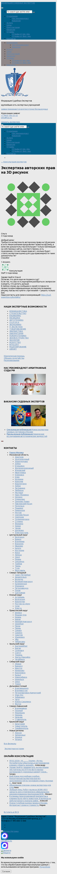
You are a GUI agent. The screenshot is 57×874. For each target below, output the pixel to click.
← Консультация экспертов (14, 162)
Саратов (19, 635)
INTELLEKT (14, 344)
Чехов (18, 528)
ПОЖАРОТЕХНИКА (17, 336)
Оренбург (19, 624)
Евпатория (20, 724)
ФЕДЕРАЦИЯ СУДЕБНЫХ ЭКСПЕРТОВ (18, 3)
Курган (18, 648)
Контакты (11, 38)
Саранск (18, 633)
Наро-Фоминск (22, 495)
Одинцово (20, 499)
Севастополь (21, 726)
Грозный (19, 710)
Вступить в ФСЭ (11, 812)
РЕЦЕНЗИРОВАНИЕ (17, 347)
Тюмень (18, 655)
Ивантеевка (20, 472)
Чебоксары (20, 641)
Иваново (19, 546)
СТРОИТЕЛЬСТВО (17, 313)
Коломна (19, 479)
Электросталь (21, 533)
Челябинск (20, 659)
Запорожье (20, 735)
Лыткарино (20, 488)
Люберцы (19, 490)
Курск (17, 553)
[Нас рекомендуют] (28, 384)
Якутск (18, 704)
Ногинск (18, 497)
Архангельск (21, 577)
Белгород (19, 537)
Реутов (18, 513)
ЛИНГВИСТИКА (16, 331)
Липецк (18, 555)
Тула (17, 568)
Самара (18, 630)
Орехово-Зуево (22, 501)
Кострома (19, 550)
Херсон (18, 733)
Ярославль (20, 570)
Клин (17, 477)
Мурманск (19, 586)
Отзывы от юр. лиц (21, 34)
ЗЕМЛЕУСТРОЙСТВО (19, 338)
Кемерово (19, 670)
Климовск (19, 475)
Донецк (18, 737)
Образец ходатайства (14, 358)
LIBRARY (13, 349)
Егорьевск (19, 466)
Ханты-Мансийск (22, 657)
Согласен (6, 871)
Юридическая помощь (14, 356)
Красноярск (20, 673)
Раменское (20, 510)
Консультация (13, 27)
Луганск (18, 739)
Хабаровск (20, 697)
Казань (18, 617)
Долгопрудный (22, 459)
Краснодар (20, 601)
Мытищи (19, 492)
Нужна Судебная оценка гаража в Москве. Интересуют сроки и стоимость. (28, 804)
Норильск (19, 679)
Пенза (17, 626)
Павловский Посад (23, 504)
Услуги (10, 23)
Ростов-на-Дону (22, 604)
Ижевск (18, 613)
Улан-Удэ (19, 695)
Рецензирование (11, 360)
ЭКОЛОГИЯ (14, 340)
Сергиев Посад (22, 515)
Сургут (18, 653)
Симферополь (21, 728)
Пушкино (19, 508)
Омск (17, 682)
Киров (18, 619)
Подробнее (45, 867)
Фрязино (19, 524)
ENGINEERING (15, 316)
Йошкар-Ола (20, 615)
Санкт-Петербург (23, 575)
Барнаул (19, 666)
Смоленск (19, 561)
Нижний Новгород (23, 621)
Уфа (16, 639)
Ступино (19, 521)
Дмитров (19, 457)
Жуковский (20, 470)
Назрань (18, 715)
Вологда (19, 579)
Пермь (18, 628)
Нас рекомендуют (20, 18)
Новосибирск (21, 677)
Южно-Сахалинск (23, 702)
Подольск (19, 506)
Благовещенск (21, 688)
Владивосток (21, 690)
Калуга (18, 548)
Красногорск (21, 484)
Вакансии (16, 21)
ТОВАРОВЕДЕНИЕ (17, 329)
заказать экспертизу (10, 122)
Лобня (18, 486)
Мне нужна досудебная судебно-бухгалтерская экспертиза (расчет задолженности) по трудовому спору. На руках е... (31, 779)
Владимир (19, 541)
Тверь (18, 566)
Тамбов (18, 564)
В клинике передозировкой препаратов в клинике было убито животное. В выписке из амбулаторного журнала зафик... (30, 798)
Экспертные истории (14, 749)
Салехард (19, 650)
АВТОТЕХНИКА (16, 320)
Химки (18, 526)
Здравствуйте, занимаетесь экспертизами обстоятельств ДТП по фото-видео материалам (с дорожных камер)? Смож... (29, 769)
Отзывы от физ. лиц (21, 36)
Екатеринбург (21, 646)
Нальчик (19, 717)
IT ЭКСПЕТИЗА (16, 327)
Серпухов (19, 517)
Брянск (18, 539)
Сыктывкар (20, 593)
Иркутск (18, 668)
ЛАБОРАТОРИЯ (16, 333)
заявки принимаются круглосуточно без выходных (24, 109)
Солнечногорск (22, 519)
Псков (17, 590)
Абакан (18, 664)
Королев (19, 481)
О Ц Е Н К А (14, 322)
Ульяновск (20, 637)
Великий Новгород (24, 581)
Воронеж (19, 544)
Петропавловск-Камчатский (28, 693)
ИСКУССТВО (15, 342)
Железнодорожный (24, 468)
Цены (9, 25)
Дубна (18, 464)
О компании (12, 16)
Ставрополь (20, 719)
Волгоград (20, 599)
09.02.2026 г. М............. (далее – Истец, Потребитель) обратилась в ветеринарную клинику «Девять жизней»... (29, 763)
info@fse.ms (6, 118)
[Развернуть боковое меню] (2, 441)
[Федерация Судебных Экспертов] (14, 96)
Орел (17, 557)
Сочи (17, 606)
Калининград (21, 584)
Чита (17, 699)
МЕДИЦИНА (14, 318)
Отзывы (10, 32)
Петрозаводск (21, 588)
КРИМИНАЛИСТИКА (18, 311)
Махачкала (20, 713)
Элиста (18, 608)
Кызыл (18, 675)
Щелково (19, 530)
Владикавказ (21, 708)
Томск (18, 684)
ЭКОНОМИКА (15, 324)
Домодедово (21, 461)
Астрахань (19, 597)
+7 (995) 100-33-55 (9, 115)
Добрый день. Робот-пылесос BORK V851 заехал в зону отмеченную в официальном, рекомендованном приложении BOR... (29, 792)
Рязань (18, 559)
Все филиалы (10, 744)
